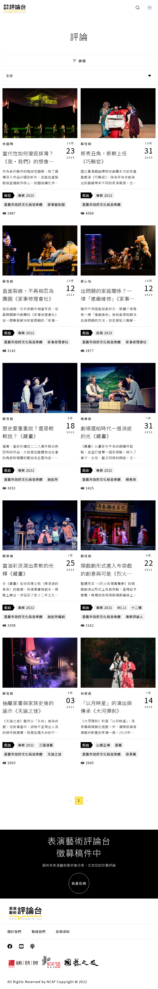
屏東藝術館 (56, 204)
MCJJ (121, 607)
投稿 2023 (104, 332)
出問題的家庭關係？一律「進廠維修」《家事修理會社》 (108, 298)
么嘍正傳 (103, 745)
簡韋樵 (8, 556)
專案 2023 (26, 195)
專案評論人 (134, 616)
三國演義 (46, 745)
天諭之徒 (55, 754)
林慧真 (86, 693)
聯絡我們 (39, 931)
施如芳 (53, 479)
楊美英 (86, 418)
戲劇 (7, 470)
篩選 (82, 60)
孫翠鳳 (131, 754)
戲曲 (85, 195)
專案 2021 (104, 470)
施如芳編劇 (56, 616)
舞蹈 (7, 195)
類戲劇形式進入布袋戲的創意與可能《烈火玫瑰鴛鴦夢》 (106, 573)
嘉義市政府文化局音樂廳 (23, 204)
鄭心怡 (86, 281)
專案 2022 (104, 195)
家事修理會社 (58, 341)
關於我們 (14, 931)
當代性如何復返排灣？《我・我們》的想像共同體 (28, 161)
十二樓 (136, 607)
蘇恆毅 (86, 144)
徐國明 (8, 144)
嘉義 (118, 745)
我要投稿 (79, 883)
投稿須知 (63, 931)
